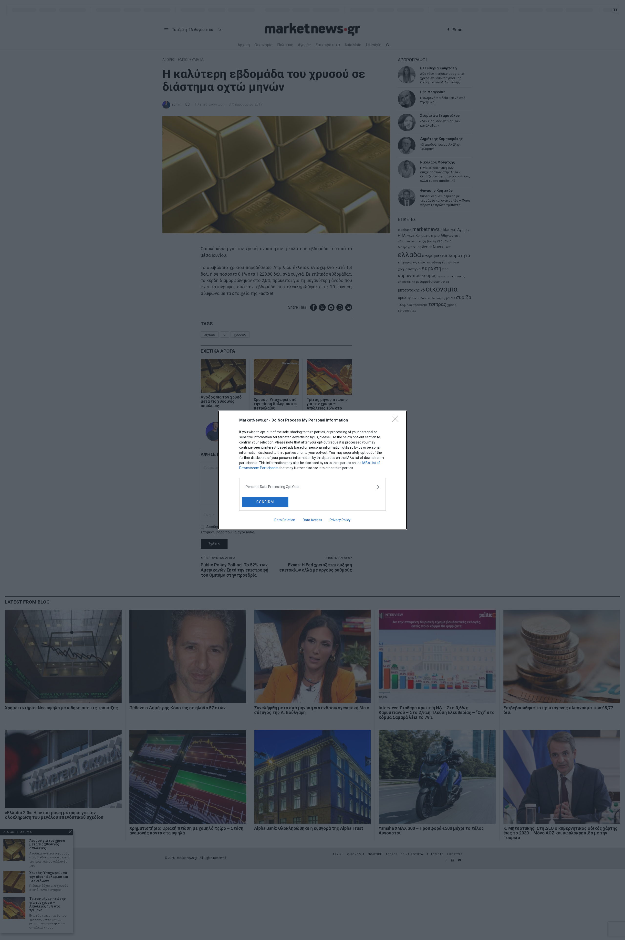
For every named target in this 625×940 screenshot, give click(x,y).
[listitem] (312, 486)
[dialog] (312, 470)
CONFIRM (265, 502)
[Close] (397, 420)
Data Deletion (284, 520)
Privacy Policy (340, 520)
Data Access (312, 520)
